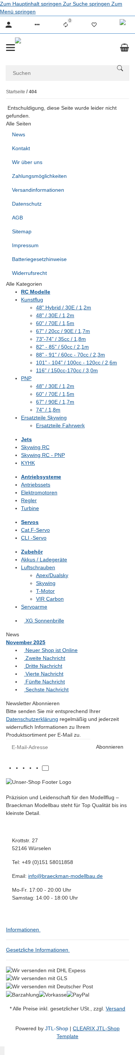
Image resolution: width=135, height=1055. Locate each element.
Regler (29, 500)
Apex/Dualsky (52, 575)
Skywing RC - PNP (43, 455)
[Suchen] (120, 68)
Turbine (30, 508)
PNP (26, 378)
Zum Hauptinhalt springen (31, 4)
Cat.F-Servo (35, 530)
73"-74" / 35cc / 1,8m (61, 339)
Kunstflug (32, 300)
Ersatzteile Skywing (44, 418)
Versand (115, 1009)
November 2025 (25, 642)
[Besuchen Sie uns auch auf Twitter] (25, 768)
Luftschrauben (38, 567)
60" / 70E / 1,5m (55, 323)
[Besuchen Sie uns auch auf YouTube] (31, 768)
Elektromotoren (39, 492)
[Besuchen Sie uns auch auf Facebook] (18, 768)
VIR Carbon (50, 599)
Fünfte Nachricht (44, 682)
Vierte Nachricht (43, 674)
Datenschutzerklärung (32, 719)
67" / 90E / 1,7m (55, 402)
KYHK (28, 463)
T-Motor (45, 591)
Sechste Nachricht (46, 689)
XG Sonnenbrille (44, 621)
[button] (37, 24)
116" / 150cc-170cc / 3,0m (67, 370)
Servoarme (34, 607)
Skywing (46, 583)
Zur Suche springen (87, 4)
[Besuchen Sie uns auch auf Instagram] (38, 768)
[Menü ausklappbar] (10, 47)
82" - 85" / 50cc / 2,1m (62, 347)
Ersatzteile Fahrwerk (60, 425)
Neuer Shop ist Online (51, 650)
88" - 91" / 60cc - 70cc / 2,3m (70, 355)
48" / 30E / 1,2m (55, 315)
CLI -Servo (33, 538)
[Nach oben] (2, 1050)
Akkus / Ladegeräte (44, 560)
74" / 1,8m (48, 410)
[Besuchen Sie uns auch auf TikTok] (45, 768)
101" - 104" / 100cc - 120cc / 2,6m (76, 363)
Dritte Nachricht (43, 666)
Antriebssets (35, 485)
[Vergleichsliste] (66, 24)
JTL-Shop (57, 1028)
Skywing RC (35, 447)
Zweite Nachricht (44, 658)
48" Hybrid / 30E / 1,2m (63, 307)
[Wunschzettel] (94, 24)
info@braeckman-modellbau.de (65, 876)
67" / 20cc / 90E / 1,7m (63, 331)
